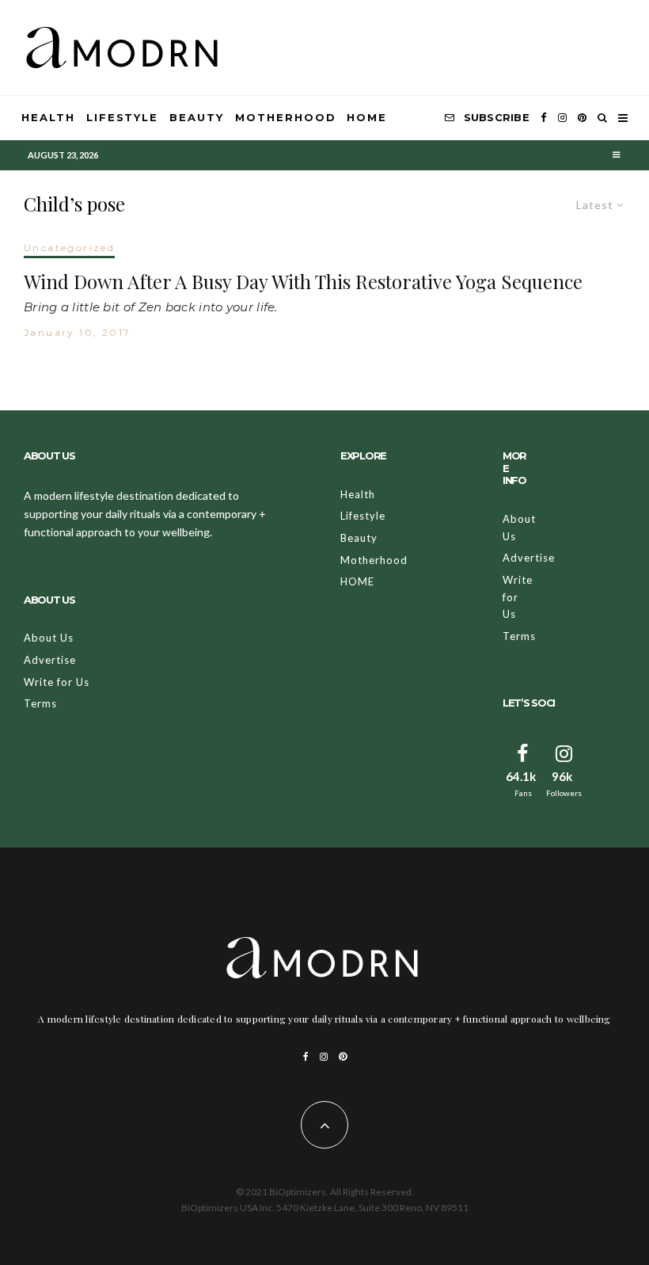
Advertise (50, 659)
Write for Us (56, 682)
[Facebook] (543, 118)
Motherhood (285, 117)
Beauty (196, 117)
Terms (40, 703)
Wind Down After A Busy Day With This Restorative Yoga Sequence (303, 281)
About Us (49, 637)
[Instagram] (562, 118)
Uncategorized (69, 247)
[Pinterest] (582, 118)
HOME (367, 117)
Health (48, 117)
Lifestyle (122, 117)
